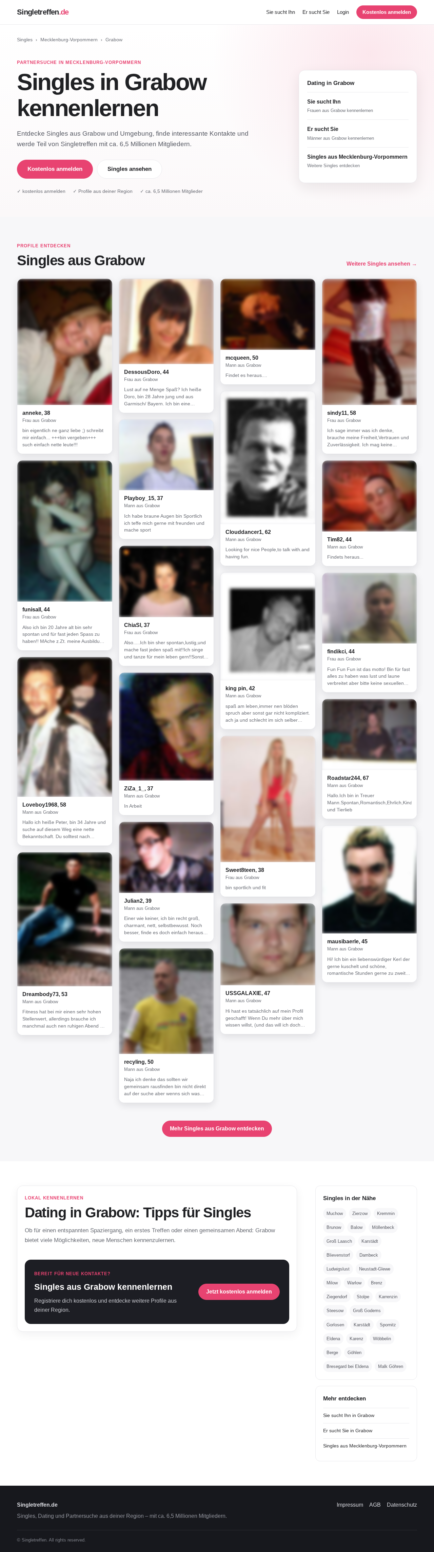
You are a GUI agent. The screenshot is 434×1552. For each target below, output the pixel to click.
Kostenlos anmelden (386, 12)
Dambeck (368, 1255)
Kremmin (386, 1213)
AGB (375, 1505)
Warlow (354, 1282)
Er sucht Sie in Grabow (347, 1430)
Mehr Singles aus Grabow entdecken (217, 1128)
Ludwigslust (338, 1269)
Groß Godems (367, 1310)
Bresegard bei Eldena (348, 1366)
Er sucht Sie (316, 12)
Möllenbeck (383, 1227)
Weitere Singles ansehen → (382, 264)
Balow (356, 1227)
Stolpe (363, 1296)
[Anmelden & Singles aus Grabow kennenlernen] (64, 342)
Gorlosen (335, 1324)
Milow (332, 1282)
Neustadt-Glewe (374, 1269)
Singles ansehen (129, 169)
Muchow (335, 1213)
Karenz (356, 1338)
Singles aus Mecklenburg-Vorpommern (365, 1445)
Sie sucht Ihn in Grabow (348, 1415)
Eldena (333, 1338)
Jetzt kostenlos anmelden (239, 1292)
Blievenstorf (338, 1255)
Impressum (350, 1505)
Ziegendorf (337, 1296)
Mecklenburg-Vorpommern (69, 39)
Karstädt (369, 1241)
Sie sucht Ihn (280, 12)
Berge (332, 1352)
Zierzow (360, 1213)
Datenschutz (402, 1505)
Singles (25, 39)
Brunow (334, 1227)
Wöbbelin (382, 1338)
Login (343, 12)
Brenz (376, 1282)
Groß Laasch (339, 1241)
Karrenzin (388, 1296)
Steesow (335, 1310)
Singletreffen (43, 12)
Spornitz (388, 1324)
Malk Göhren (390, 1366)
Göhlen (354, 1352)
